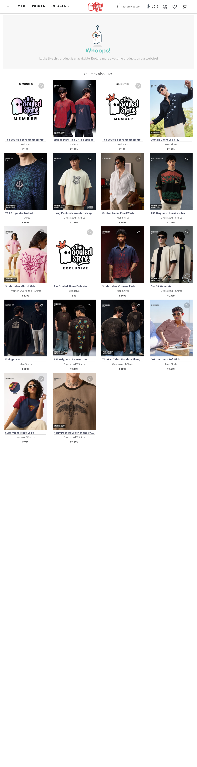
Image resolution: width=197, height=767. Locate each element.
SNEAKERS (59, 5)
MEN (21, 5)
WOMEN (39, 5)
